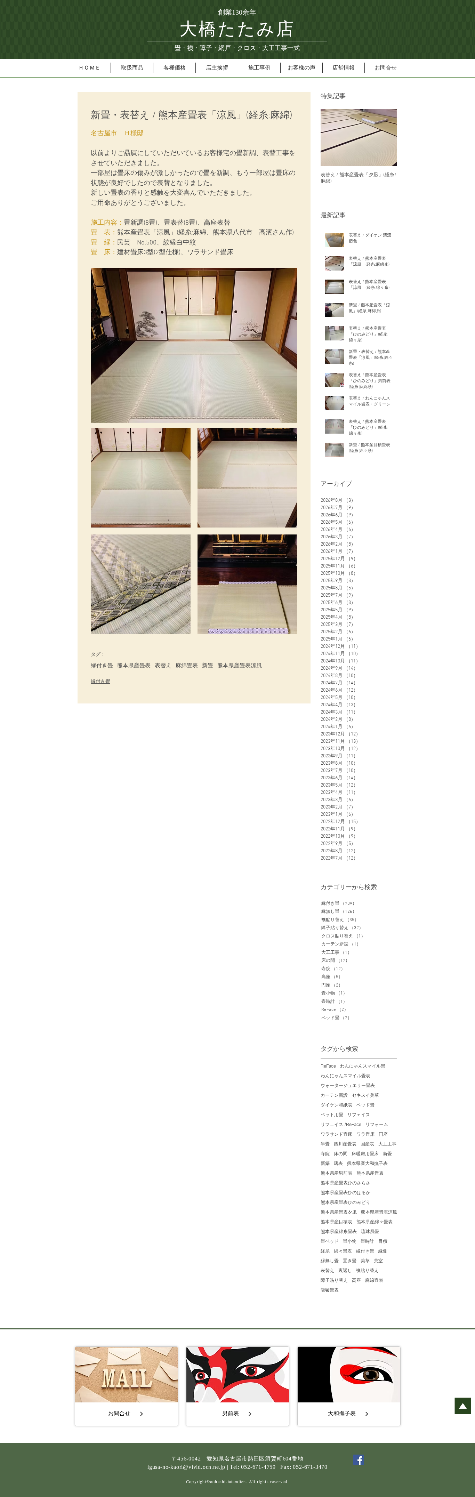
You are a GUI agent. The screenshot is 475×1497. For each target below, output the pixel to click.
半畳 (325, 1143)
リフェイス (358, 1114)
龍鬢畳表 (330, 1290)
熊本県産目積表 (336, 1221)
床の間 (340, 1153)
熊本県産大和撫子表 (367, 1163)
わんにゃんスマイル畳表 (345, 1075)
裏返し (345, 1270)
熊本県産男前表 (336, 1173)
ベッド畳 (365, 1105)
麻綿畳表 (187, 665)
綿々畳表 (343, 1251)
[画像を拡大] (141, 478)
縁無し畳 (330, 1260)
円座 (383, 1134)
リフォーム (376, 1124)
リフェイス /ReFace (341, 1124)
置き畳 (349, 1260)
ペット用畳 (332, 1114)
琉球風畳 (370, 1231)
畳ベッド (330, 1241)
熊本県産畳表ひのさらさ (345, 1182)
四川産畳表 (345, 1143)
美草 (365, 1260)
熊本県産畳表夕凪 (339, 1212)
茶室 (378, 1260)
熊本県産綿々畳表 (374, 1221)
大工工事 (387, 1143)
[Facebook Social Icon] (358, 1460)
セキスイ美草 (365, 1095)
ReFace (328, 1066)
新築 (325, 1163)
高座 (356, 1280)
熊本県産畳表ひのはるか (345, 1192)
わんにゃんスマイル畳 (362, 1066)
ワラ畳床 (365, 1134)
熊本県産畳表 (134, 665)
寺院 (325, 1153)
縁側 (382, 1251)
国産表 (367, 1143)
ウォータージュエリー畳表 (348, 1085)
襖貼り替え (367, 1270)
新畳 (207, 665)
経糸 (325, 1251)
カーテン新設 (334, 1095)
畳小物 (349, 1241)
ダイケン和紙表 (336, 1105)
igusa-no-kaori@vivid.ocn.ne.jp (186, 1467)
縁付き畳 (102, 665)
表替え (163, 665)
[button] (132, 68)
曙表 (338, 1163)
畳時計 (367, 1241)
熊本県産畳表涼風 (239, 665)
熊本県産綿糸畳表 (339, 1231)
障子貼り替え (334, 1280)
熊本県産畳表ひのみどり (345, 1202)
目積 (382, 1241)
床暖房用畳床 (365, 1153)
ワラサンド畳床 (336, 1134)
